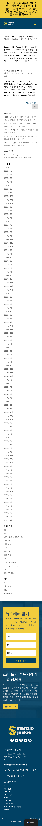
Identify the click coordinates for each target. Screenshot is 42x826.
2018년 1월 (8, 520)
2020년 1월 (8, 452)
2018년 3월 (8, 513)
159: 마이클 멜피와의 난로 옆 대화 (18, 36)
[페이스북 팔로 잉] (12, 740)
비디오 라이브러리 (12, 806)
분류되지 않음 (9, 573)
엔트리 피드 (8, 586)
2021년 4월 (8, 398)
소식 (5, 548)
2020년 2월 (8, 448)
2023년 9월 (8, 293)
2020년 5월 (8, 437)
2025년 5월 (8, 221)
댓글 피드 (7, 590)
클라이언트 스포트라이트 (13, 537)
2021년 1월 (8, 408)
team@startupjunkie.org (15, 764)
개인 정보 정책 (11, 821)
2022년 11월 (9, 329)
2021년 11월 (9, 372)
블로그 (6, 530)
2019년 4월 (8, 484)
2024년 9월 (8, 250)
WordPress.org (9, 593)
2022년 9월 (8, 336)
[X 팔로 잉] (21, 740)
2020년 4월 (8, 441)
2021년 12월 (9, 369)
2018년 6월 (8, 502)
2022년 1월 (8, 365)
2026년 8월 (8, 167)
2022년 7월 (8, 344)
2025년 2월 (8, 232)
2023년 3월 (8, 315)
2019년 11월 (9, 459)
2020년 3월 (8, 444)
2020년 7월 (8, 430)
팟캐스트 (7, 551)
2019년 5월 (8, 480)
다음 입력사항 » (32, 103)
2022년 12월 (9, 326)
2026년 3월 (8, 185)
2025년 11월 (9, 200)
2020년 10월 (9, 419)
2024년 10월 (9, 246)
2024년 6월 (8, 261)
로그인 (6, 582)
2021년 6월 (8, 390)
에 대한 (7, 788)
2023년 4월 (8, 311)
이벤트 (7, 797)
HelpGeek (15, 39)
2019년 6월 (8, 477)
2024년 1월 (8, 279)
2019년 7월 (8, 473)
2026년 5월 (8, 178)
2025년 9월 (8, 207)
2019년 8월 (8, 470)
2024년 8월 (8, 254)
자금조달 (7, 540)
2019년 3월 (8, 488)
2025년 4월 (8, 225)
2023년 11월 (9, 286)
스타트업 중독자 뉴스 (12, 566)
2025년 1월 (8, 236)
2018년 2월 (8, 516)
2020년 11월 (9, 416)
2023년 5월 (8, 308)
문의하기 (9, 706)
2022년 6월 (8, 347)
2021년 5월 (8, 394)
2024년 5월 (8, 264)
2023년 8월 (8, 297)
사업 (5, 533)
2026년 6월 (8, 174)
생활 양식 (7, 544)
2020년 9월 (8, 423)
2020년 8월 (8, 426)
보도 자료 (7, 555)
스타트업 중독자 (10, 562)
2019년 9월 (8, 466)
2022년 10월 (9, 333)
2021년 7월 (8, 387)
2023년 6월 (8, 304)
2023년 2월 (8, 318)
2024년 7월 (8, 257)
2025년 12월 (9, 196)
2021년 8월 (8, 383)
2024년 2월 (8, 275)
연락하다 (8, 809)
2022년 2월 (8, 362)
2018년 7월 (8, 498)
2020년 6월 (8, 434)
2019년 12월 (9, 455)
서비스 (7, 791)
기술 (5, 569)
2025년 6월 (8, 218)
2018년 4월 (8, 509)
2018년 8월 (8, 495)
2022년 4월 (8, 354)
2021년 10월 (9, 376)
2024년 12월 (9, 239)
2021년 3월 (8, 401)
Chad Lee (7, 155)
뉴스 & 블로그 (10, 803)
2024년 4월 (8, 268)
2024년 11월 (9, 243)
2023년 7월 (8, 300)
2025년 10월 (9, 203)
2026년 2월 (8, 189)
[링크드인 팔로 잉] (16, 740)
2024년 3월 (8, 272)
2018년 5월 (8, 506)
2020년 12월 (9, 412)
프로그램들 (9, 794)
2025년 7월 (8, 214)
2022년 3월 (8, 358)
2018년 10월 (9, 491)
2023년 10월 (9, 290)
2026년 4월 (8, 182)
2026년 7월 (8, 171)
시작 (5, 558)
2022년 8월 (8, 340)
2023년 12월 (9, 282)
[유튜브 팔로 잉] (25, 740)
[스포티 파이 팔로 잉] (30, 740)
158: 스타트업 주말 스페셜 (15, 71)
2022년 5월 (8, 351)
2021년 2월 (8, 405)
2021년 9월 (8, 380)
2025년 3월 (8, 228)
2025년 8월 (8, 210)
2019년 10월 (9, 462)
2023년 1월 (8, 322)
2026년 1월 (8, 192)
